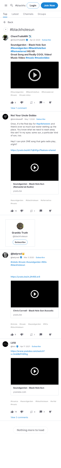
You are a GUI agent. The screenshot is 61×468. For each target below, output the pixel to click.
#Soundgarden (19, 48)
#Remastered (19, 51)
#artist (53, 401)
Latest (15, 13)
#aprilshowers (43, 123)
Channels (28, 13)
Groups (42, 13)
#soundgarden (17, 200)
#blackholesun (32, 200)
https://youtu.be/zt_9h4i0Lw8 (25, 276)
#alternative (46, 200)
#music (30, 57)
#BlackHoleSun (37, 48)
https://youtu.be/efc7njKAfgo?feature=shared (33, 150)
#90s (44, 262)
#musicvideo (42, 57)
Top (5, 13)
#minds (14, 262)
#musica (14, 401)
